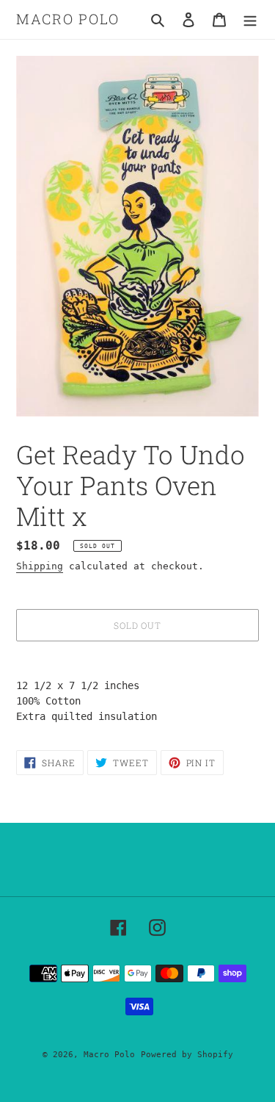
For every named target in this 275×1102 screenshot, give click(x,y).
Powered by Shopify (187, 1054)
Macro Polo (68, 19)
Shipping (39, 566)
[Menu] (250, 19)
